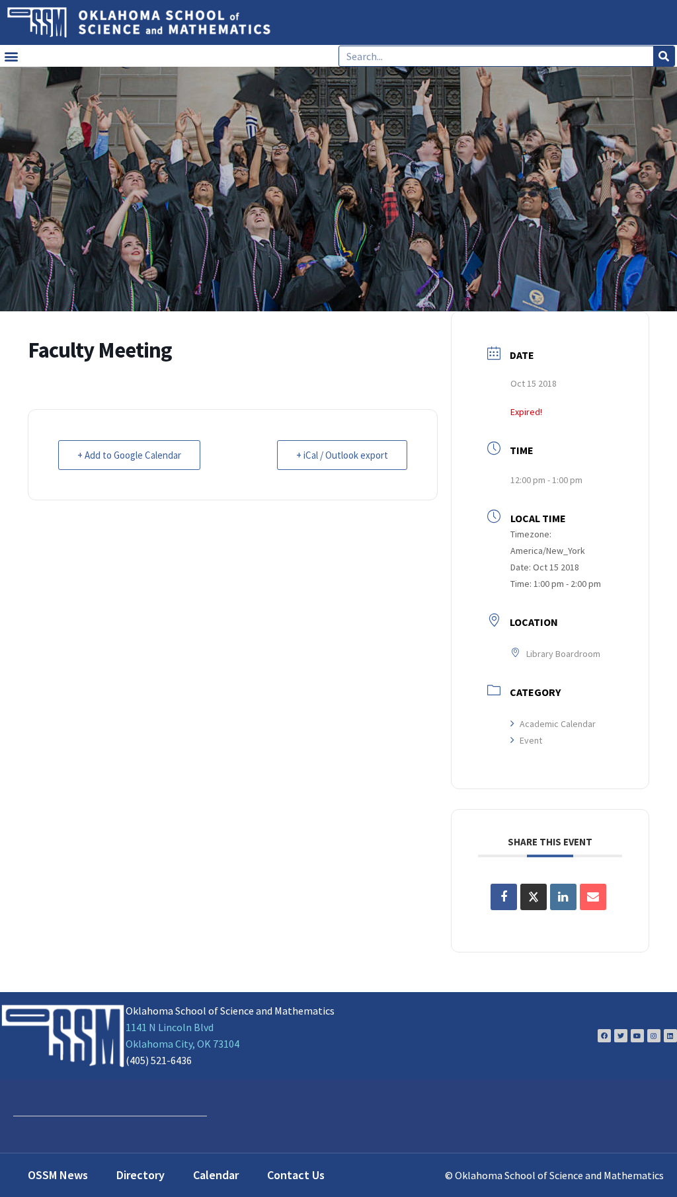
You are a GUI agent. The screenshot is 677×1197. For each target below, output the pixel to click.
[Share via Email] (593, 897)
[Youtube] (637, 1035)
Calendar (216, 1174)
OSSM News (58, 1174)
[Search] (663, 56)
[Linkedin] (670, 1035)
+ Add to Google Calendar (129, 455)
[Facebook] (604, 1035)
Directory (140, 1174)
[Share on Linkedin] (563, 897)
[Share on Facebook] (504, 897)
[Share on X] (533, 897)
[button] (11, 56)
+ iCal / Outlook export (342, 455)
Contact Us (296, 1174)
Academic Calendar (558, 724)
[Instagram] (653, 1035)
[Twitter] (620, 1035)
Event (531, 740)
